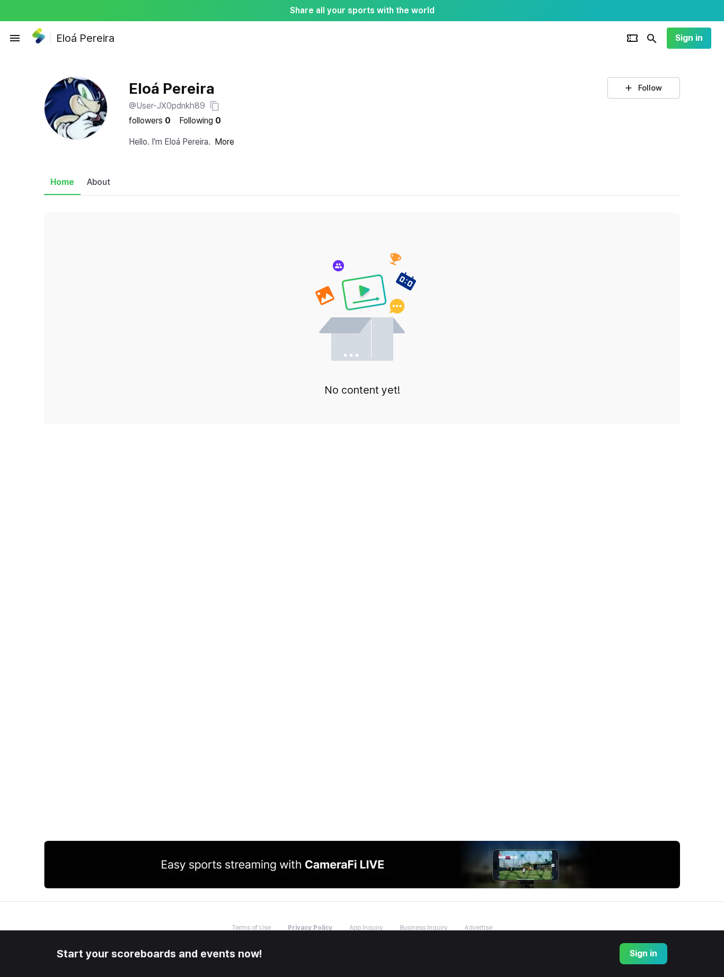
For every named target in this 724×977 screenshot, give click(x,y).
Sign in (689, 38)
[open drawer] (15, 38)
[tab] (62, 182)
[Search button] (652, 38)
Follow (650, 88)
